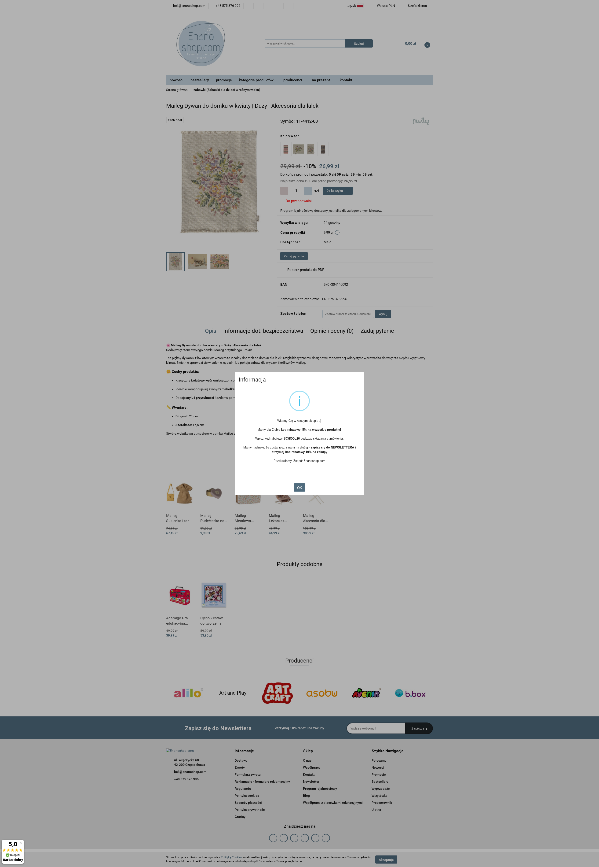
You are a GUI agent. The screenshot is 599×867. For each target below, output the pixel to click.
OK (299, 487)
